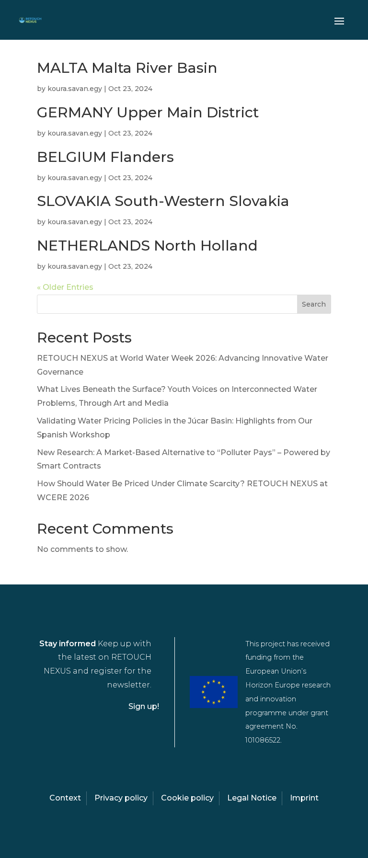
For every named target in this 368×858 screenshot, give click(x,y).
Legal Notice (251, 797)
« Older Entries (65, 287)
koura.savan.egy (74, 88)
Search (314, 304)
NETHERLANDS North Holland (147, 245)
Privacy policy (121, 797)
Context (65, 797)
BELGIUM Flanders (105, 157)
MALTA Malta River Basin (127, 68)
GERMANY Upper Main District (148, 112)
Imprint (304, 797)
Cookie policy (187, 797)
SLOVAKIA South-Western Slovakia (163, 201)
